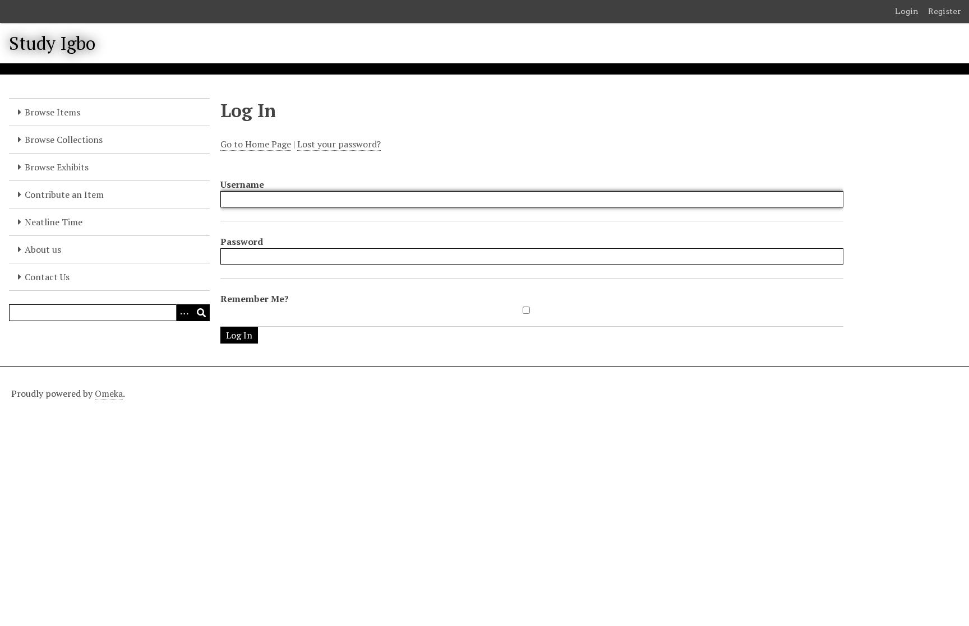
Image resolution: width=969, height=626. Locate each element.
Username (242, 184)
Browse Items (52, 112)
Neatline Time (53, 222)
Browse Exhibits (57, 167)
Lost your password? (339, 144)
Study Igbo (52, 43)
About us (43, 249)
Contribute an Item (64, 194)
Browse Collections (64, 139)
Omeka (109, 393)
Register (944, 11)
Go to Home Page (255, 144)
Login (907, 11)
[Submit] (201, 312)
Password (241, 241)
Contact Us (47, 277)
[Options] (184, 312)
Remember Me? (254, 299)
